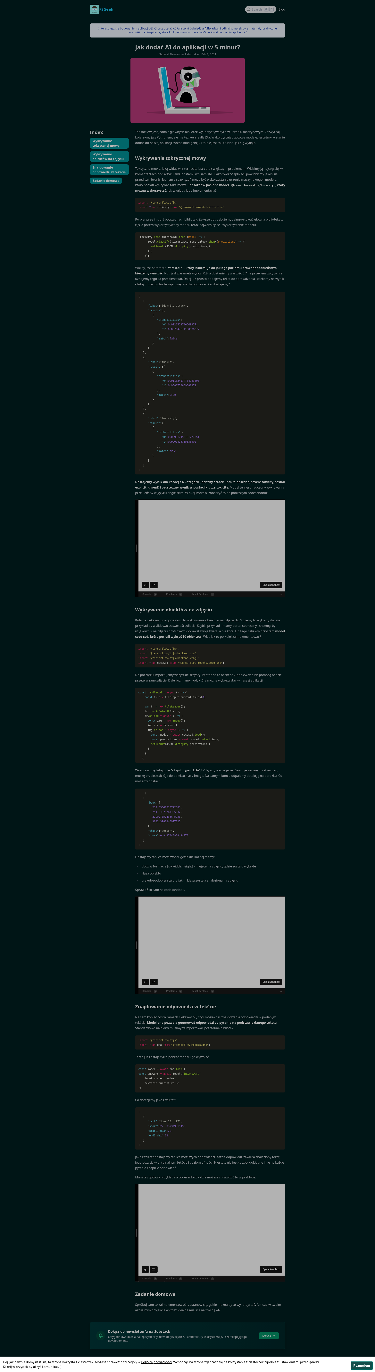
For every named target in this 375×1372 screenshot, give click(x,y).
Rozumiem (361, 1365)
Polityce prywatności (156, 1362)
